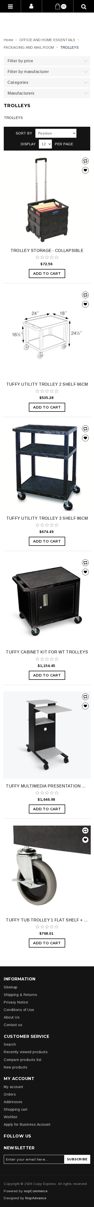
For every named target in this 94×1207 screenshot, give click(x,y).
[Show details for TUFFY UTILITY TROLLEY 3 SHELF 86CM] (46, 467)
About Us (12, 1017)
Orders (10, 1094)
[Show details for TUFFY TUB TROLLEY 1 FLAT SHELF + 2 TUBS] (46, 868)
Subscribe (77, 1159)
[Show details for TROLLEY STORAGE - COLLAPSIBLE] (46, 199)
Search (10, 1044)
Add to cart (47, 273)
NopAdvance (35, 1198)
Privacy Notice (16, 1002)
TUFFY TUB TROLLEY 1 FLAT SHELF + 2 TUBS (47, 920)
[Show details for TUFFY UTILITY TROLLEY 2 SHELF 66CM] (46, 333)
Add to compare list (85, 161)
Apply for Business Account (27, 1124)
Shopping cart (16, 1109)
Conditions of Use (19, 1010)
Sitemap (11, 987)
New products (15, 1067)
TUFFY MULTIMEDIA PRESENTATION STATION (47, 786)
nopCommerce (36, 1191)
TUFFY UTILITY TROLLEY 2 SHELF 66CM (47, 384)
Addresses (13, 1102)
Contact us (13, 1025)
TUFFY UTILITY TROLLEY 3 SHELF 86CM (47, 518)
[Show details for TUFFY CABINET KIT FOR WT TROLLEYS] (46, 601)
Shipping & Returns (20, 995)
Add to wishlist (85, 170)
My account (13, 1087)
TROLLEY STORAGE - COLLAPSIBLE (47, 250)
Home (8, 40)
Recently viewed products (26, 1052)
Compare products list (23, 1060)
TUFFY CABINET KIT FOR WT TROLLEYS (47, 652)
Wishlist (10, 1117)
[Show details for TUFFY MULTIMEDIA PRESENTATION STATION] (46, 735)
